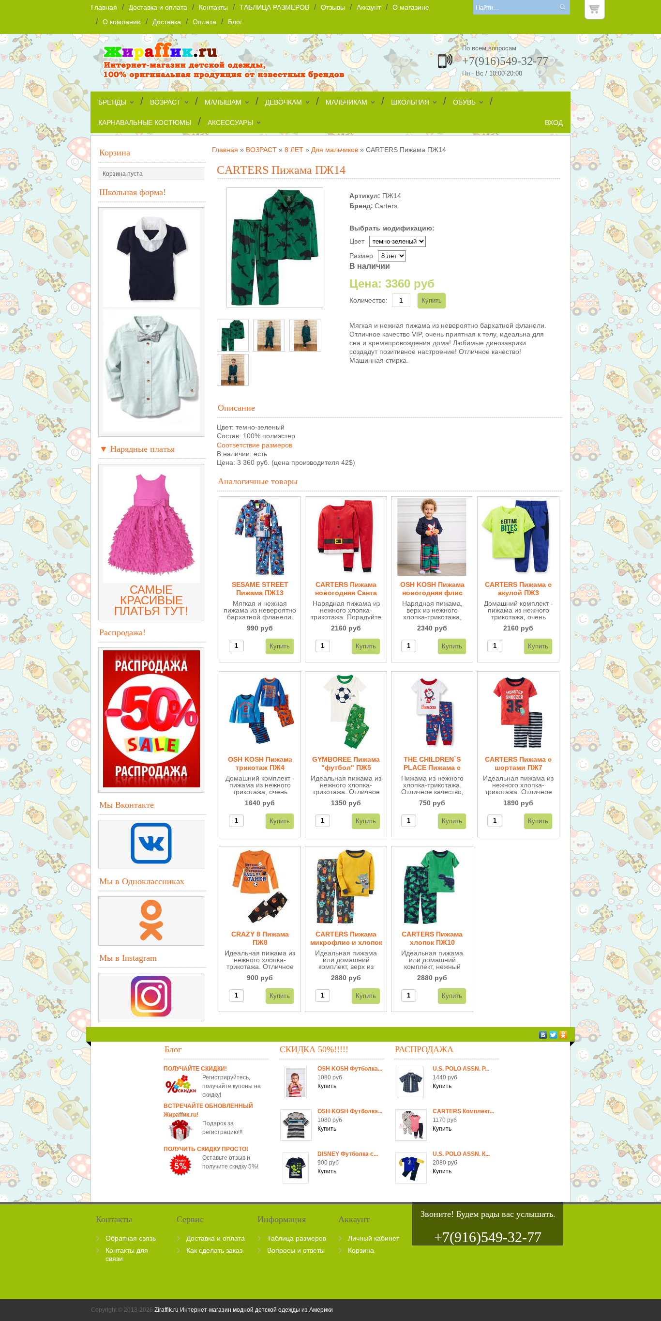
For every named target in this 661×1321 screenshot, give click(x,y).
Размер (361, 256)
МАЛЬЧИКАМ (346, 102)
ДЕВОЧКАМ (283, 102)
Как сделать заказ (214, 1250)
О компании (122, 22)
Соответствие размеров (254, 445)
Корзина (114, 152)
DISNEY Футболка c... (347, 1154)
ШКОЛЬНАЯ (410, 102)
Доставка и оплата (158, 7)
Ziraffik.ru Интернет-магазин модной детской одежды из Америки (243, 1309)
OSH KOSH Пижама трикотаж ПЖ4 (260, 763)
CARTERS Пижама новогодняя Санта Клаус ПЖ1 (346, 589)
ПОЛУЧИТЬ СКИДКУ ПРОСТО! (206, 1149)
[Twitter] (553, 1035)
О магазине (410, 7)
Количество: (368, 300)
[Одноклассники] (563, 1035)
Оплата (204, 22)
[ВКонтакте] (543, 1035)
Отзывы (333, 7)
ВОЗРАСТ (165, 102)
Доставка (166, 22)
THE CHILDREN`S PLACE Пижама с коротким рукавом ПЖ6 (432, 763)
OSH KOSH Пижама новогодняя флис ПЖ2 (432, 589)
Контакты (213, 7)
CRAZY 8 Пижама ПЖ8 (260, 938)
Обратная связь (130, 1238)
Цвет (356, 241)
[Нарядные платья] (151, 578)
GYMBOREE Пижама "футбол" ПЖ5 (346, 763)
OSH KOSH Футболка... (349, 1068)
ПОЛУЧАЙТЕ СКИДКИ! (195, 1068)
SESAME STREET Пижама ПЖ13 (260, 589)
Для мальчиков (334, 150)
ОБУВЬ (464, 102)
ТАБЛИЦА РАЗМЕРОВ (274, 7)
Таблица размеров (296, 1238)
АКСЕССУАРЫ (230, 122)
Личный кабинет (373, 1238)
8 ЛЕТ (294, 150)
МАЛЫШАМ (223, 102)
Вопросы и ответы (296, 1250)
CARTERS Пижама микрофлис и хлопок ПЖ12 (346, 938)
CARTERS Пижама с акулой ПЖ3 (518, 589)
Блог (235, 22)
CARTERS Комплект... (463, 1111)
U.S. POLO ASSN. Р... (461, 1068)
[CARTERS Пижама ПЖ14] (233, 336)
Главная (104, 7)
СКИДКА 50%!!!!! (314, 1049)
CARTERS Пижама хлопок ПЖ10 (432, 938)
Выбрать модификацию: (392, 228)
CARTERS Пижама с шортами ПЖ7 (518, 763)
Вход (554, 122)
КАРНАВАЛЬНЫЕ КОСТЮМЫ (144, 122)
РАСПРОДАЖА (424, 1049)
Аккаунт (369, 7)
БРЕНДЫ (112, 102)
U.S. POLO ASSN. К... (461, 1154)
